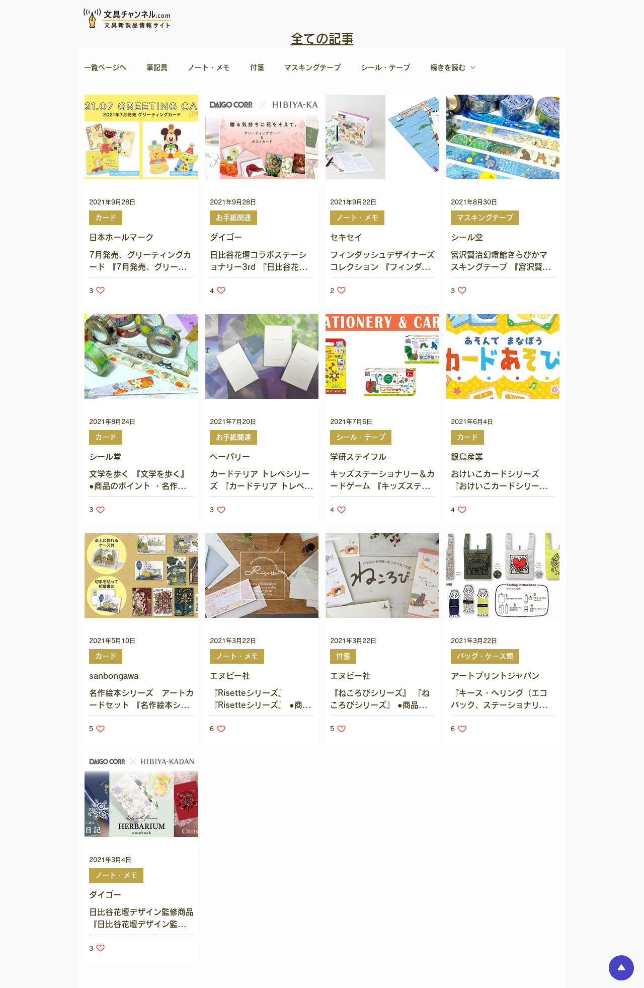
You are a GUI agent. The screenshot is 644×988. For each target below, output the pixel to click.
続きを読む (447, 67)
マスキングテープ (312, 67)
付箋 (257, 67)
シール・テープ (385, 67)
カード (105, 217)
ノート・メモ (209, 67)
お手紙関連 (233, 217)
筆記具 (157, 67)
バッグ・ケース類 (485, 656)
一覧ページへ (105, 67)
